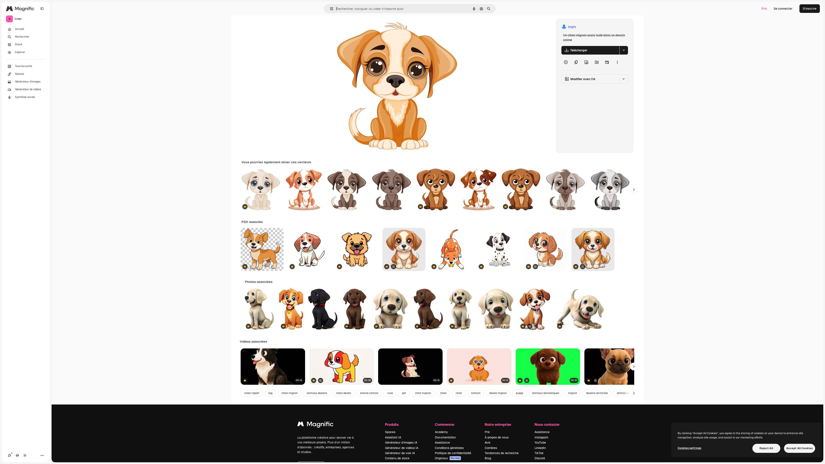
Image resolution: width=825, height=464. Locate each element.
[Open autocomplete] (330, 8)
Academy (441, 432)
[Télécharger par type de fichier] (623, 50)
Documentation (445, 437)
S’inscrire (809, 9)
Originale (362, 27)
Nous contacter (547, 424)
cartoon (475, 393)
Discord (540, 458)
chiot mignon (423, 393)
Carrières (491, 448)
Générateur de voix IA (400, 453)
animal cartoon (369, 393)
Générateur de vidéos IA (401, 448)
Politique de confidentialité (453, 453)
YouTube (540, 442)
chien (443, 393)
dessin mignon (498, 393)
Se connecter (783, 9)
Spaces (390, 432)
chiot (459, 393)
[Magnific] (315, 425)
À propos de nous (497, 437)
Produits (392, 424)
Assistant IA (393, 437)
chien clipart (251, 393)
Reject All (766, 448)
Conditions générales (449, 448)
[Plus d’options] (617, 62)
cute (390, 393)
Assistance (442, 442)
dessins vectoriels (597, 393)
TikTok (539, 453)
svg (270, 393)
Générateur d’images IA (401, 442)
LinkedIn (540, 448)
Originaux (447, 458)
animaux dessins (317, 393)
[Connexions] (9, 455)
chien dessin (343, 393)
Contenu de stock (397, 458)
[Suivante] (634, 189)
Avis (487, 442)
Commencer (445, 424)
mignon (572, 393)
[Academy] (17, 455)
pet (404, 393)
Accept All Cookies (799, 448)
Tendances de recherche (502, 453)
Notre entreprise (498, 424)
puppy (519, 393)
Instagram (541, 437)
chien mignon (289, 393)
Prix (764, 9)
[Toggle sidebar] (42, 8)
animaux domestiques (545, 393)
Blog (488, 458)
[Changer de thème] (24, 455)
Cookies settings (689, 448)
